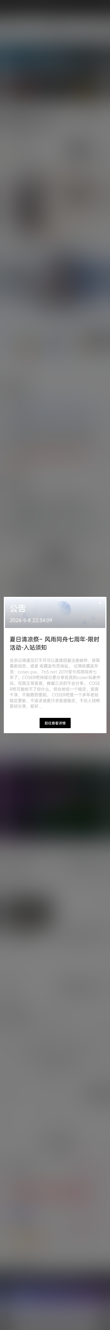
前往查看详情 (55, 723)
